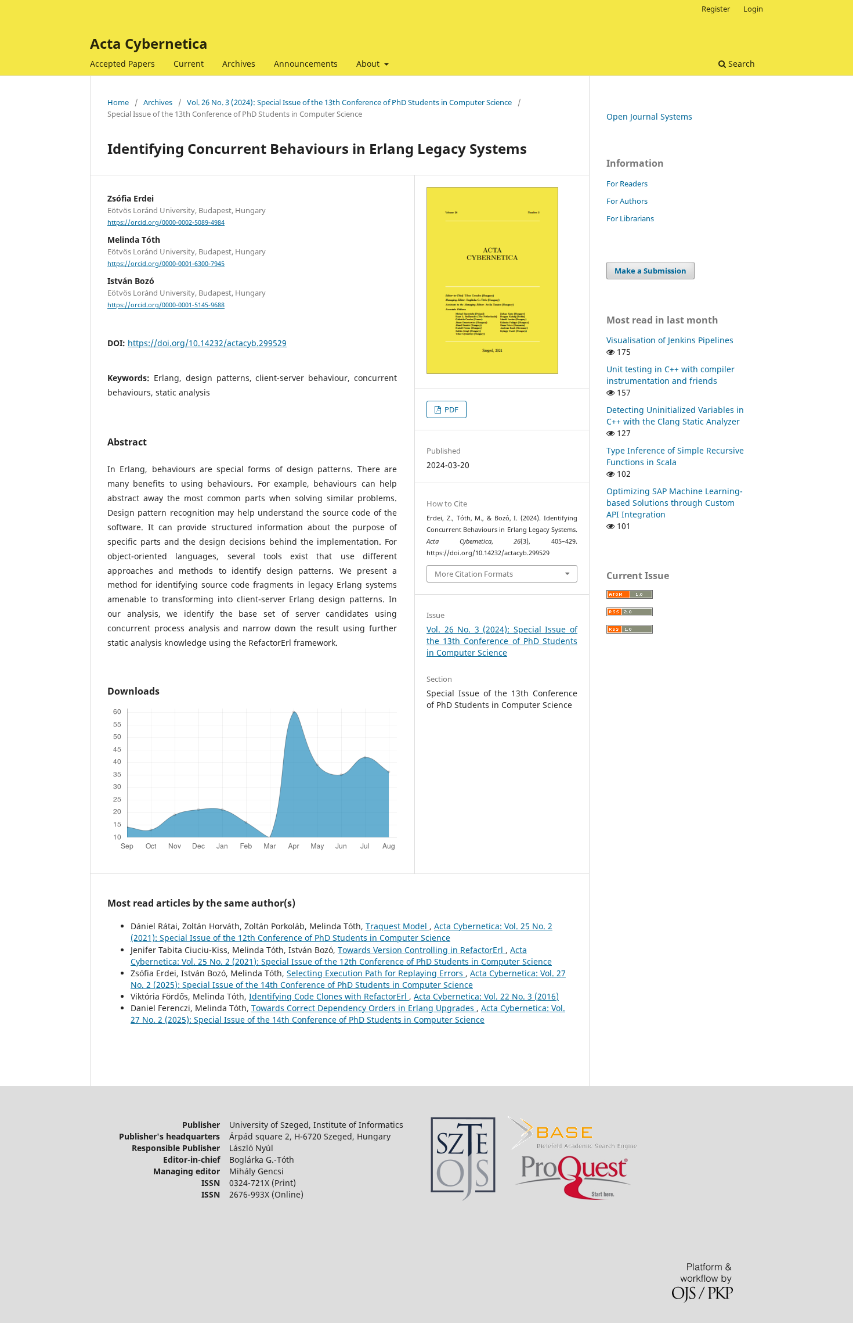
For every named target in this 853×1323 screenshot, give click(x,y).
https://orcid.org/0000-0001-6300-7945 (166, 264)
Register (716, 8)
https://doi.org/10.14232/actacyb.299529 (207, 342)
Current (189, 63)
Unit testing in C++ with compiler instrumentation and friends (670, 375)
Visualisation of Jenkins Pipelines (669, 340)
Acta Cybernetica (149, 43)
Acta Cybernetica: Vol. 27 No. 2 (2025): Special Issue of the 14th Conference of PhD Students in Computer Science (348, 979)
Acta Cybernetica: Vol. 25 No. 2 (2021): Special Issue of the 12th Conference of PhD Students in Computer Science (341, 932)
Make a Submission (650, 270)
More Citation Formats (474, 574)
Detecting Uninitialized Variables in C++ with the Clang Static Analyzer (675, 415)
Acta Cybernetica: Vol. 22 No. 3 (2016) (486, 996)
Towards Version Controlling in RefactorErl (421, 949)
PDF (450, 409)
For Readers (627, 183)
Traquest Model (397, 926)
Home (118, 102)
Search (740, 63)
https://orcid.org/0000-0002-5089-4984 (166, 222)
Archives (238, 63)
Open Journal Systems (649, 116)
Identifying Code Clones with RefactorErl (329, 996)
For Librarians (630, 218)
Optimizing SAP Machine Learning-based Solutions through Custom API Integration (674, 503)
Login (753, 8)
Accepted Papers (122, 63)
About (369, 63)
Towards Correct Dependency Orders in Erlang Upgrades (363, 1007)
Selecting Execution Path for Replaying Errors (376, 973)
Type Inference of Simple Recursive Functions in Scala (675, 456)
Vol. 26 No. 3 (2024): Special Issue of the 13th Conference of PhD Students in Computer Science (349, 102)
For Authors (627, 201)
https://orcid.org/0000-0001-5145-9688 (166, 305)
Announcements (306, 63)
